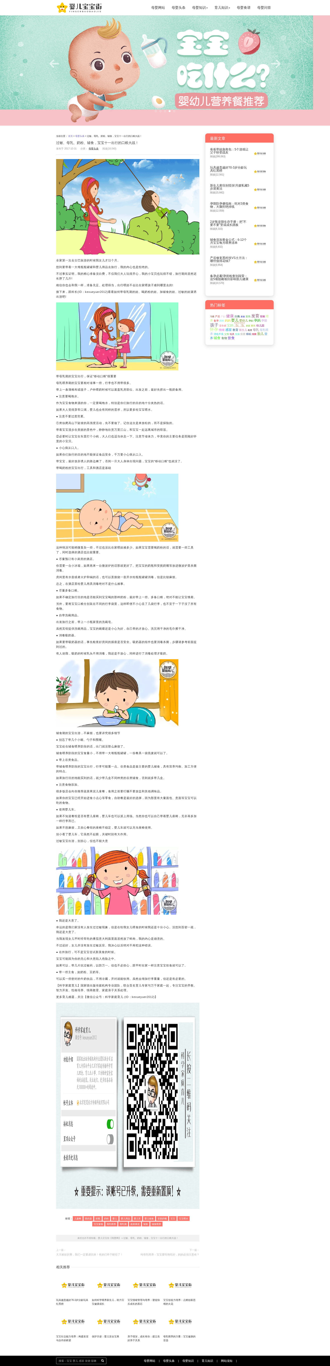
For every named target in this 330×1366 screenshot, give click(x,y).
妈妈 (228, 320)
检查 (250, 330)
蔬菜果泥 (135, 1224)
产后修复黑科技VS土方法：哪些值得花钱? (229, 259)
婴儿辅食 (149, 1218)
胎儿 (260, 334)
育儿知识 (221, 8)
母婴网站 (158, 8)
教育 (235, 329)
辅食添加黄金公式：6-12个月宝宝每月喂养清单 (228, 241)
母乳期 (123, 1224)
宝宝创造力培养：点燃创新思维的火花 (179, 1302)
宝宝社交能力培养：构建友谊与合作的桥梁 (72, 1338)
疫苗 (242, 334)
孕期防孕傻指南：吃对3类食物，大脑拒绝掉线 (229, 205)
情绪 (222, 329)
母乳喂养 (111, 1224)
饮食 (231, 338)
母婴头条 (178, 8)
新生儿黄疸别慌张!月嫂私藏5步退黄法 (229, 187)
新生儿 (243, 329)
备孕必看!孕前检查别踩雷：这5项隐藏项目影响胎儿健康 (229, 277)
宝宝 (173, 1218)
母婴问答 (264, 8)
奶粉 (106, 1218)
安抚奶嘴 (162, 1218)
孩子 (214, 325)
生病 (237, 334)
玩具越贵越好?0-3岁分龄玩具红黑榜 (72, 1302)
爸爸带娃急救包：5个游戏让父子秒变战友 (229, 151)
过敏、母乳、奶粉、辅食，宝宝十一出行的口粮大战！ (150, 1238)
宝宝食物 (98, 1224)
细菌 (254, 334)
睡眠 (248, 334)
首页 (70, 136)
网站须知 (226, 1360)
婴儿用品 (125, 1218)
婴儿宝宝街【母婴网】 (109, 1238)
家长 (253, 325)
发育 (255, 316)
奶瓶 (98, 1218)
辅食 (145, 1224)
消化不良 (219, 334)
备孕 (216, 320)
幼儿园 (260, 325)
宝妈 (230, 325)
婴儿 (114, 1218)
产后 (217, 316)
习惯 (212, 316)
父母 (226, 334)
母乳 (256, 329)
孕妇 (251, 320)
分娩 (237, 316)
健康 (230, 316)
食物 (224, 338)
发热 (248, 316)
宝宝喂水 (183, 1218)
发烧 (243, 316)
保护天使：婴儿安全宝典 (105, 1336)
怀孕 (214, 329)
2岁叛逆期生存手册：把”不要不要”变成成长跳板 (228, 223)
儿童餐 (77, 1218)
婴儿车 (137, 1218)
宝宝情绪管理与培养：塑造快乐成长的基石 (144, 1302)
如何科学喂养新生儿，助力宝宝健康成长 (108, 1302)
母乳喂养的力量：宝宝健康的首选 (179, 1338)
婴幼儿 (243, 320)
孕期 (264, 320)
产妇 (223, 316)
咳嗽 (262, 316)
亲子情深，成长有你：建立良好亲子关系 (144, 1338)
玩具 (232, 334)
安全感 (222, 325)
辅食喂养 (156, 1224)
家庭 (248, 326)
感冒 (228, 330)
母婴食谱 (244, 8)
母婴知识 (199, 8)
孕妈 (257, 320)
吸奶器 (88, 1218)
